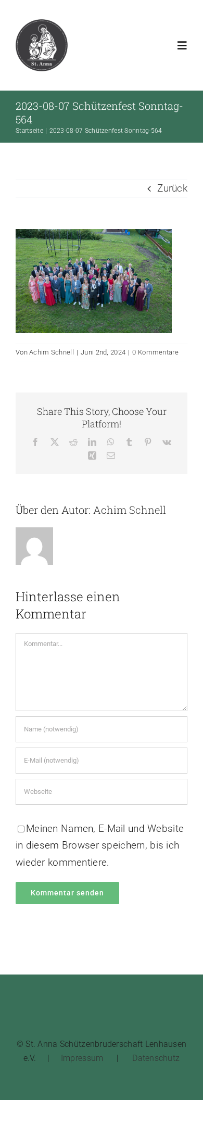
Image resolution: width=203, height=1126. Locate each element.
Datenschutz (156, 1058)
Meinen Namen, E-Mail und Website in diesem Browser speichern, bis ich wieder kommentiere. (100, 845)
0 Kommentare (155, 352)
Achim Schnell (51, 352)
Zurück (172, 188)
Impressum (82, 1058)
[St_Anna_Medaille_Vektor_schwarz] (42, 24)
